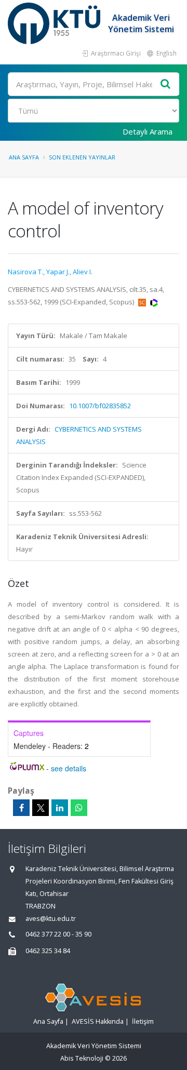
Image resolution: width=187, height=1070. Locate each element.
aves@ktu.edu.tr (50, 918)
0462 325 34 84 (47, 950)
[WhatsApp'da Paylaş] (79, 807)
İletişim (143, 1021)
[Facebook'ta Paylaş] (21, 807)
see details (68, 768)
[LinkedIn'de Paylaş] (59, 807)
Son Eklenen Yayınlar (82, 157)
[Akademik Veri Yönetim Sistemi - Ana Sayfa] (55, 23)
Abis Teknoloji (81, 1058)
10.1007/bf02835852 (100, 405)
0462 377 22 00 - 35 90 (58, 934)
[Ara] (165, 84)
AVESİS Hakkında (98, 1021)
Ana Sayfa (24, 157)
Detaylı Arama (147, 131)
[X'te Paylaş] (40, 807)
